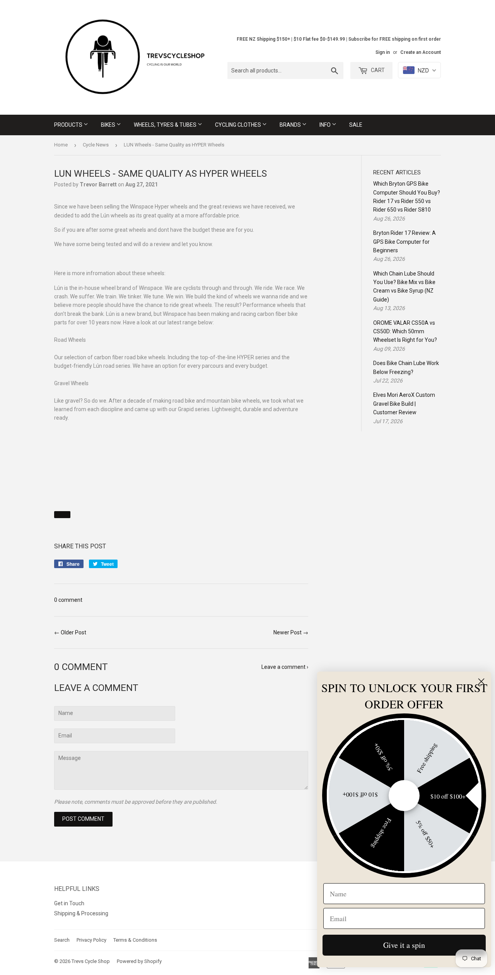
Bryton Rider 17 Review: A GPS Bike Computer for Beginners (404, 241)
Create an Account (420, 52)
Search (62, 940)
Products (69, 125)
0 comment (68, 600)
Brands (291, 125)
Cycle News (96, 145)
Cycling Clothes (238, 125)
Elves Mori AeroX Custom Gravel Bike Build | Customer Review (404, 403)
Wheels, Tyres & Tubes (166, 125)
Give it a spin (404, 945)
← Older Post (70, 632)
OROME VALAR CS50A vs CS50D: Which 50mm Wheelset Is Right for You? (405, 331)
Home (61, 145)
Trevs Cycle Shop (91, 961)
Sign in (383, 52)
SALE (355, 125)
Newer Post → (290, 632)
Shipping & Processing (81, 913)
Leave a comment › (284, 667)
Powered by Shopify (139, 961)
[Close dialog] (481, 681)
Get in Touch (69, 903)
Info (325, 125)
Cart (377, 70)
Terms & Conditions (135, 940)
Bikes (108, 125)
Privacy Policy (91, 940)
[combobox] (285, 70)
